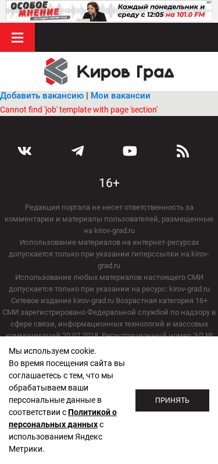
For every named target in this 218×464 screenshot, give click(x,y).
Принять (172, 400)
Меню (17, 37)
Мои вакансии (121, 95)
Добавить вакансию (42, 95)
